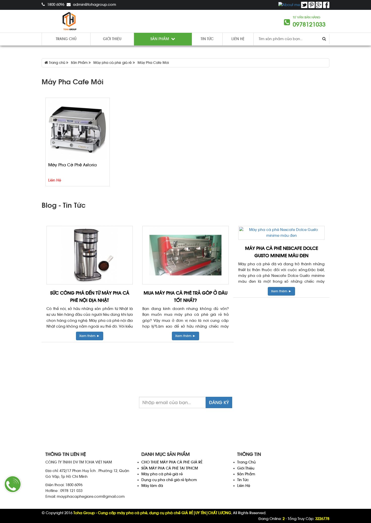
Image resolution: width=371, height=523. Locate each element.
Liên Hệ (238, 39)
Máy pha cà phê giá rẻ (162, 474)
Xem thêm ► (89, 335)
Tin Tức (243, 480)
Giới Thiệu (245, 468)
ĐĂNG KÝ (219, 402)
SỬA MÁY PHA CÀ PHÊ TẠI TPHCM (169, 468)
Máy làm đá (152, 486)
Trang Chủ (246, 462)
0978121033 (309, 24)
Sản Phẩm (246, 474)
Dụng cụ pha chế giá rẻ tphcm (169, 480)
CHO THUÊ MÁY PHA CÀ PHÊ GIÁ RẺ (172, 462)
